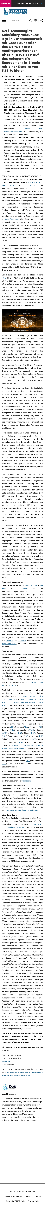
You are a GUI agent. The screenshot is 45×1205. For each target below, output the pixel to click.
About (12, 1191)
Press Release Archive (26, 1191)
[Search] (30, 20)
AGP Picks (5, 3)
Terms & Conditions (33, 1196)
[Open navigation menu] (4, 20)
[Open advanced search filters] (35, 20)
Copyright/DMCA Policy (16, 1201)
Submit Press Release (13, 1196)
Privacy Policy (34, 1201)
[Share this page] (41, 20)
